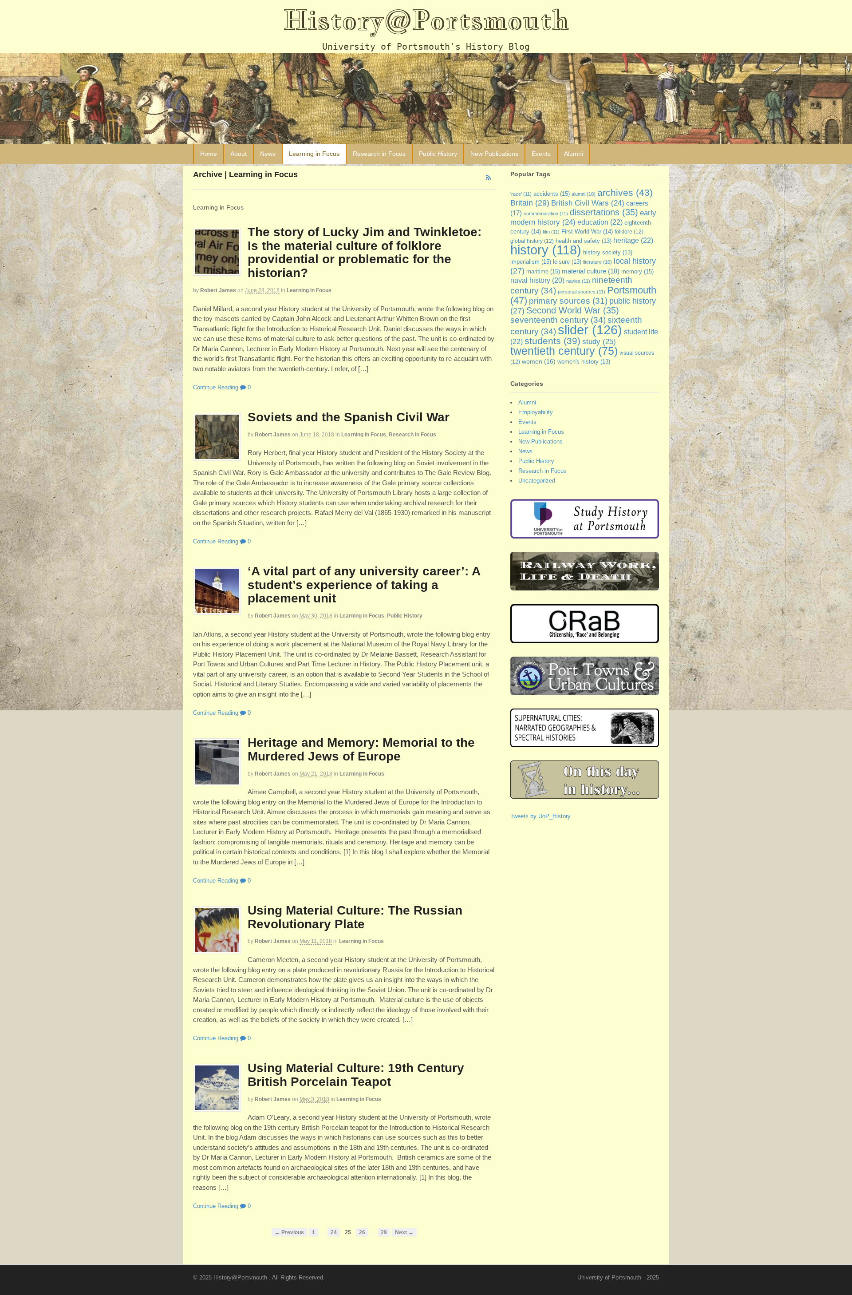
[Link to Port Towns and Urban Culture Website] (584, 691)
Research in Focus (379, 153)
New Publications (494, 153)
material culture (590, 271)
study (599, 341)
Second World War (572, 310)
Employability (535, 412)
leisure (567, 262)
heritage (633, 240)
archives (625, 192)
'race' (521, 194)
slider (590, 329)
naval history (537, 280)
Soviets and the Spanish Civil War (349, 417)
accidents (551, 193)
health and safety (583, 241)
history (545, 250)
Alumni (573, 153)
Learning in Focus (314, 153)
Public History (438, 153)
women (539, 361)
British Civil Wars (587, 203)
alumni (584, 194)
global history (532, 241)
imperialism (530, 261)
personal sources (581, 291)
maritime (543, 271)
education (600, 222)
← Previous (289, 1232)
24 (334, 1232)
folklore (629, 232)
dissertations (604, 212)
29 (384, 1232)
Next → (404, 1232)
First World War (587, 231)
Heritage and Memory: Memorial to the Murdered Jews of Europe (361, 749)
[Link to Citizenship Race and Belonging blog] (584, 639)
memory (637, 271)
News (268, 153)
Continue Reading (215, 387)
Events (541, 153)
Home (208, 153)
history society (607, 252)
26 (362, 1232)
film (551, 231)
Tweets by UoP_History (540, 816)
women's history (583, 362)
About (238, 153)
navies (578, 281)
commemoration (546, 213)
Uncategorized (536, 480)
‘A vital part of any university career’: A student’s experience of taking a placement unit (364, 585)
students (552, 341)
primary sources (568, 300)
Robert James (218, 290)
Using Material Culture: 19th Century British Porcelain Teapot (356, 1075)
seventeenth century (558, 320)
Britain (529, 202)
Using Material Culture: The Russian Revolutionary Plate (355, 917)
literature (597, 262)
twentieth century (564, 351)
